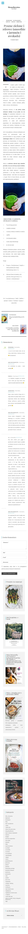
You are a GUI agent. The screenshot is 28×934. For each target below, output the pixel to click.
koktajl (16, 300)
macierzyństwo (9, 846)
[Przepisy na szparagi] (14, 597)
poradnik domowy (9, 870)
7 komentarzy (14, 39)
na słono (7, 852)
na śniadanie (17, 20)
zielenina (11, 347)
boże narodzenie (9, 824)
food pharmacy (10, 298)
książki (7, 837)
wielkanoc (7, 887)
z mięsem (7, 894)
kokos (10, 300)
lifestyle (7, 842)
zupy (6, 901)
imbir (17, 298)
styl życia (7, 880)
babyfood (7, 818)
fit (4, 298)
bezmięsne (9, 20)
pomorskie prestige (10, 868)
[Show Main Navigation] (3, 3)
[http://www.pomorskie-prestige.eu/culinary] (14, 792)
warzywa (19, 21)
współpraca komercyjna (11, 893)
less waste (7, 840)
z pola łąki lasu (9, 896)
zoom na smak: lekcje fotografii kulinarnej (13, 899)
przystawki (8, 874)
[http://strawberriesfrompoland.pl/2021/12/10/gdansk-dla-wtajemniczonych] (14, 634)
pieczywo (7, 863)
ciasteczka (7, 827)
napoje (8, 21)
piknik (7, 865)
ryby (6, 876)
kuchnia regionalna (10, 838)
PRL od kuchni (9, 816)
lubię (6, 844)
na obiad (7, 848)
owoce (13, 21)
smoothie (14, 302)
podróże (7, 866)
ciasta (6, 825)
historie (7, 835)
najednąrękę (8, 855)
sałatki (7, 878)
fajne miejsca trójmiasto (11, 833)
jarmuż (6, 300)
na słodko (7, 850)
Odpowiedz (11, 348)
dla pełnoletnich (9, 831)
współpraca (8, 891)
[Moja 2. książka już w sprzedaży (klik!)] (14, 708)
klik (17, 270)
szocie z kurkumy (10, 98)
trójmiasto (7, 881)
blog (6, 822)
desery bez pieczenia (10, 829)
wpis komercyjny (9, 889)
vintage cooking (9, 883)
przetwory (7, 872)
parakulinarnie (9, 861)
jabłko (21, 298)
